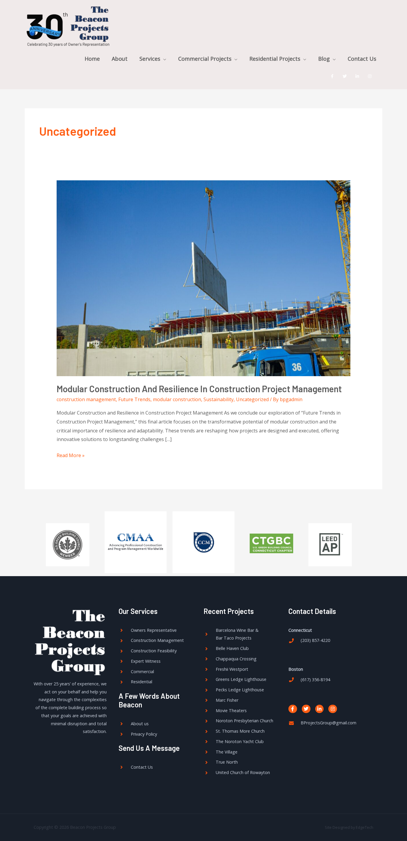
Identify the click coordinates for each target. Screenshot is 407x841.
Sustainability (219, 399)
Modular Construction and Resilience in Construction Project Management (199, 388)
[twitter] (346, 76)
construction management (86, 399)
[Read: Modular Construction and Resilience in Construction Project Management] (204, 277)
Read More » (71, 455)
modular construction (177, 399)
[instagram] (371, 76)
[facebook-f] (333, 76)
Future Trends (134, 399)
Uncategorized (252, 399)
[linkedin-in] (358, 76)
